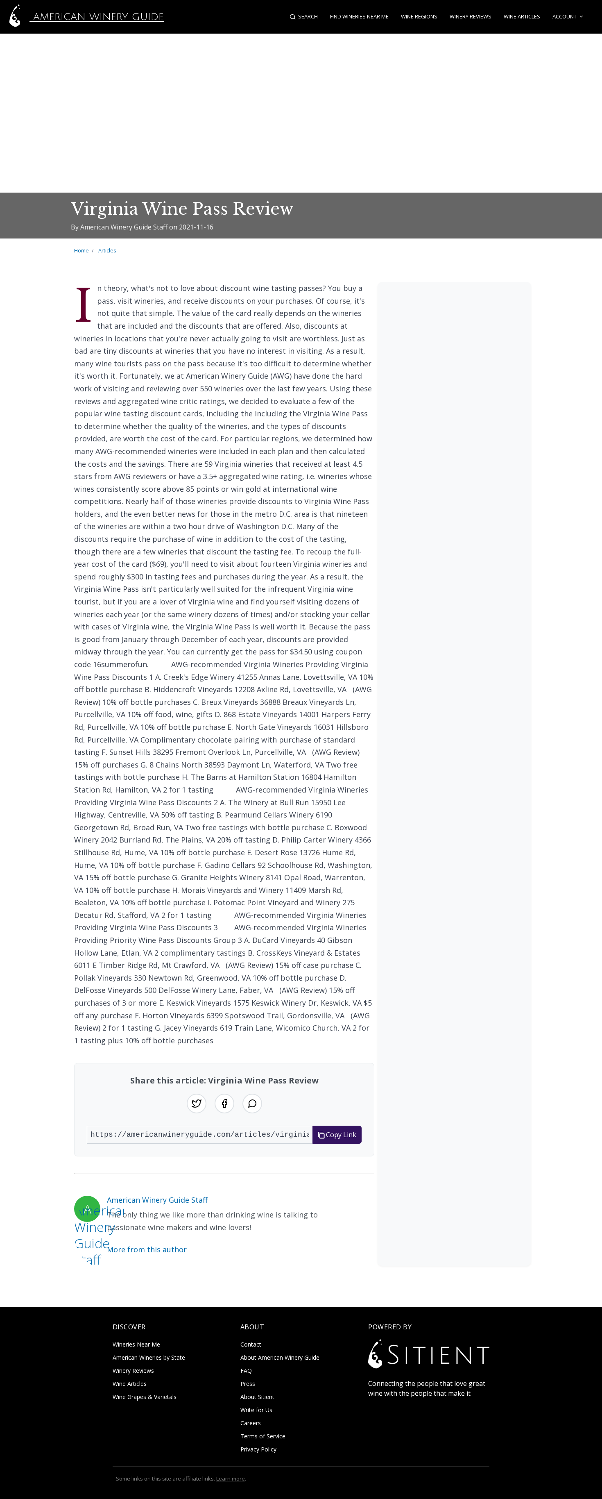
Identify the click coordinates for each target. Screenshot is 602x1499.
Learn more (230, 1478)
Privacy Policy (258, 1449)
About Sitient (257, 1397)
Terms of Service (262, 1436)
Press (247, 1384)
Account (564, 16)
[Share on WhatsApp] (252, 1103)
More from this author (147, 1249)
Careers (250, 1423)
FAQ (246, 1370)
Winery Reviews (470, 16)
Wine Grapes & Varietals (145, 1397)
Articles (107, 250)
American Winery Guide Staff (157, 1200)
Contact (250, 1344)
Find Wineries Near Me (359, 16)
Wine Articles (522, 16)
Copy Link (340, 1134)
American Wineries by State (149, 1357)
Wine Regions (419, 16)
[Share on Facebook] (224, 1103)
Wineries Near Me (136, 1344)
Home (81, 250)
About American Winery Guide (279, 1357)
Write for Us (256, 1410)
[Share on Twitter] (196, 1103)
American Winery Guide (96, 16)
